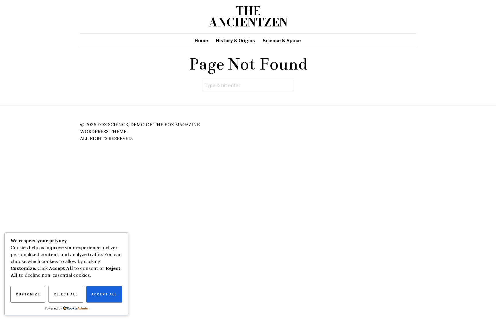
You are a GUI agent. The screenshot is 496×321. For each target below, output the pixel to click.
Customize (28, 294)
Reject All (66, 294)
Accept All (104, 294)
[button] (288, 85)
